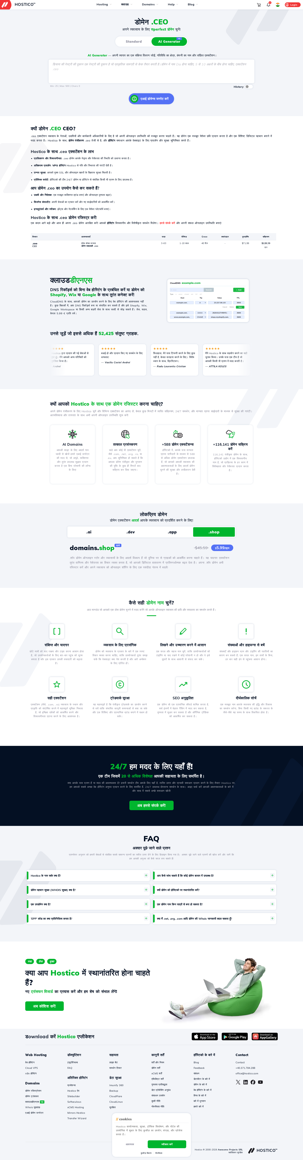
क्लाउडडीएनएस (34, 1101)
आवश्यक (130, 1144)
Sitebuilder (73, 1096)
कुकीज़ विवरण (146, 1153)
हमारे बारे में (199, 1106)
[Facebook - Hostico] (252, 1083)
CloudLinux (116, 1101)
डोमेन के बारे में (200, 1084)
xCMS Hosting (75, 1107)
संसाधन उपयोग (158, 1095)
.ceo (34, 243)
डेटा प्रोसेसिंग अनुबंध (161, 1089)
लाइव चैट (113, 1062)
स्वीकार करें (167, 1144)
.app (172, 532)
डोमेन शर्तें (156, 1067)
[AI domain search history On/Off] (249, 87)
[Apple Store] (205, 1039)
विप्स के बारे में (200, 1095)
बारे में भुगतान (200, 1101)
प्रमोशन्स (71, 1085)
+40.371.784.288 (245, 1067)
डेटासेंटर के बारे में (202, 1078)
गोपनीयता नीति (158, 1106)
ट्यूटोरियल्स (72, 1062)
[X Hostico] (238, 1083)
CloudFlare (115, 1096)
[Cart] (259, 4)
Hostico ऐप (73, 1090)
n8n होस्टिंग (31, 1073)
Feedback (199, 1067)
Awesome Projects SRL (230, 1149)
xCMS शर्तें (157, 1073)
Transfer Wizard (76, 1118)
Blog (196, 1062)
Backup (113, 1090)
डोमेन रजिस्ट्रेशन (33, 1090)
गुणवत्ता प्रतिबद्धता (159, 1084)
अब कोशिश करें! (44, 1006)
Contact (240, 1062)
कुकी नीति (156, 1101)
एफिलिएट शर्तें (158, 1078)
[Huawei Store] (265, 1039)
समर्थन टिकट (115, 1067)
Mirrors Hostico (76, 1112)
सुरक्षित (112, 1107)
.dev (131, 532)
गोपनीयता (158, 1153)
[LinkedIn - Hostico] (245, 1083)
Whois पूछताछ (32, 1107)
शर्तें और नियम (158, 1062)
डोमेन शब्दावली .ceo (89, 246)
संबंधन (196, 1073)
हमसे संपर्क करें (167, 223)
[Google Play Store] (235, 1039)
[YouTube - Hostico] (260, 1083)
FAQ (69, 1067)
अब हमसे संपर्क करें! (151, 805)
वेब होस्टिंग (30, 1062)
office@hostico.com (247, 1073)
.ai (89, 532)
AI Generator (169, 40)
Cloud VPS (31, 1067)
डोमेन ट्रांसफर (32, 1096)
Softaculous (74, 1101)
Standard (134, 41)
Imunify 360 (116, 1085)
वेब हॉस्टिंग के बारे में (203, 1089)
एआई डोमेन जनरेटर (34, 1112)
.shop (214, 532)
